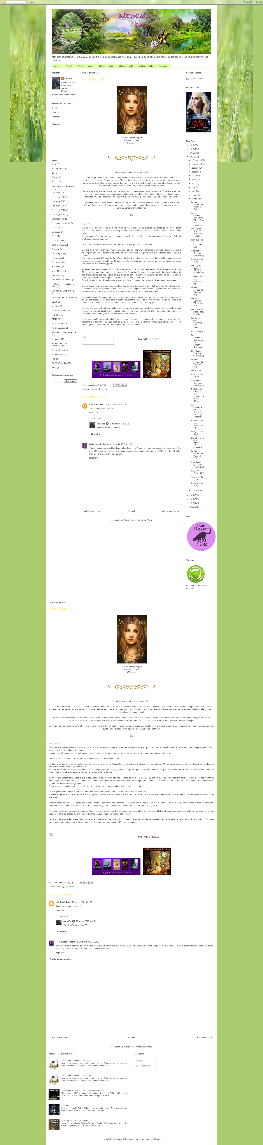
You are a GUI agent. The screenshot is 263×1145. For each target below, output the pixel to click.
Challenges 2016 (126, 66)
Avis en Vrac (57, 169)
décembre (196, 160)
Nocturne (56, 306)
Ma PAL (69, 66)
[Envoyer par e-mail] (114, 385)
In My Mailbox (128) (197, 260)
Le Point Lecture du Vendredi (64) (197, 205)
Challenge (56, 193)
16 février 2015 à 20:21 (119, 424)
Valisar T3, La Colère (197, 375)
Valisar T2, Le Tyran (197, 478)
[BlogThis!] (117, 385)
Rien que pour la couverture (64, 332)
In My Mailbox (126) (197, 484)
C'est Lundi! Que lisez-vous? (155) (197, 353)
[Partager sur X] (119, 385)
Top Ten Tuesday (59, 363)
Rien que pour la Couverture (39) (197, 243)
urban (54, 367)
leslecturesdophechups (100, 444)
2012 (191, 503)
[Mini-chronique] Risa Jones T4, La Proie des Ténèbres (197, 219)
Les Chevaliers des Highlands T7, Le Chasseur (197, 443)
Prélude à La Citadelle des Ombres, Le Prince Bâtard (197, 395)
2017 (191, 149)
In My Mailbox (58, 271)
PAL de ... (56, 315)
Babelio (55, 108)
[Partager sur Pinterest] (125, 385)
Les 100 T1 (196, 370)
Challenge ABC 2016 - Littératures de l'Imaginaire (82, 1090)
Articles (141, 1061)
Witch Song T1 (197, 331)
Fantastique (57, 254)
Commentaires (144, 1066)
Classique (56, 227)
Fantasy (94, 389)
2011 (191, 507)
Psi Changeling (58, 328)
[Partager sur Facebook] (122, 385)
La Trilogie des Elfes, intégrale (74, 1120)
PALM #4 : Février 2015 (197, 472)
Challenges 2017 (146, 66)
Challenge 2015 (58, 201)
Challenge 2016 (58, 206)
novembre (196, 164)
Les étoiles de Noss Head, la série (197, 311)
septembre (197, 172)
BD (53, 173)
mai (194, 187)
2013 (191, 499)
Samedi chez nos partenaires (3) (197, 280)
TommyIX (139, 1139)
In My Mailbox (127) (197, 433)
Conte (54, 236)
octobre (195, 168)
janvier (195, 490)
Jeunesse (103, 389)
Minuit (54, 302)
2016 (191, 153)
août (194, 176)
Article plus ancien (170, 511)
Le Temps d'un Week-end (63, 297)
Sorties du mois (58, 354)
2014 (191, 495)
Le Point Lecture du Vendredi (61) (197, 454)
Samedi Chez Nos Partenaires (60, 344)
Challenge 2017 (58, 210)
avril (194, 191)
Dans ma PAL (58, 245)
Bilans (54, 177)
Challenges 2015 (106, 66)
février (195, 199)
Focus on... (57, 262)
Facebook (56, 117)
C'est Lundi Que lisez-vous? (64, 186)
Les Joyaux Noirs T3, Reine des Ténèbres (196, 232)
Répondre (93, 412)
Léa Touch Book (97, 404)
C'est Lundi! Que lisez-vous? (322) (76, 1060)
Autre (54, 164)
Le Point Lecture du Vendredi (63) (197, 291)
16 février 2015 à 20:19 (115, 404)
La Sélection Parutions (62, 280)
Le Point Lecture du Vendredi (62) (197, 363)
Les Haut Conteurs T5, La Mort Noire (197, 302)
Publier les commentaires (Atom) (137, 520)
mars (194, 195)
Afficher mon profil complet (63, 95)
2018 (191, 145)
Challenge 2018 (58, 214)
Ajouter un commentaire (61, 959)
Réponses (96, 418)
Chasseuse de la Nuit (61, 223)
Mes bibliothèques (85, 66)
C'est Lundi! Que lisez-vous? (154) (197, 383)
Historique (56, 266)
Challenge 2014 (58, 197)
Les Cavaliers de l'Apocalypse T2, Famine (197, 323)
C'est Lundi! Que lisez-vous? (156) (197, 253)
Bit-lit (54, 181)
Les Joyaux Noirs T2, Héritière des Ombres (197, 269)
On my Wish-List (59, 310)
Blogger (157, 1139)
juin (194, 183)
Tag (53, 359)
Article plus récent (92, 511)
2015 (191, 157)
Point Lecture (57, 324)
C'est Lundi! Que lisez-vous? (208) (76, 1075)
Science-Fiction (58, 350)
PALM (54, 319)
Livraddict (56, 112)
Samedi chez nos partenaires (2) (197, 424)
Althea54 (101, 424)
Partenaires (163, 66)
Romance (56, 339)
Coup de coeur (58, 240)
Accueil (57, 66)
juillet (194, 179)
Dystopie (55, 249)
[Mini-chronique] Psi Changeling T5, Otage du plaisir (197, 411)
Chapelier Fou (58, 219)
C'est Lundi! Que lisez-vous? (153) (197, 464)
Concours (56, 232)
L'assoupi (65, 1105)
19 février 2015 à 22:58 (122, 444)
